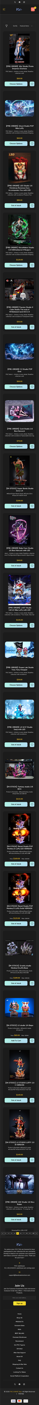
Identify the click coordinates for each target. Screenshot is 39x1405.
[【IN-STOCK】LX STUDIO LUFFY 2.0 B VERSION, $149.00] (19, 1124)
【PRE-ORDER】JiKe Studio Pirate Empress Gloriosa (19, 67)
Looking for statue (19, 1372)
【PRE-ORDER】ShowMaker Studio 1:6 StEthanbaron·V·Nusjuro (19, 248)
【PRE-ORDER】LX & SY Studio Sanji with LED (19, 728)
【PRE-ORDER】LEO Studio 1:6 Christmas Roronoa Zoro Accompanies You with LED (19, 188)
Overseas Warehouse (19, 1337)
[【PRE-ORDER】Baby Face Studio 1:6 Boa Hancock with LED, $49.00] (19, 530)
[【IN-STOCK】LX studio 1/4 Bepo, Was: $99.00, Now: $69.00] (19, 1007)
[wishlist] (32, 84)
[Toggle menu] (5, 9)
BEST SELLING (19, 1333)
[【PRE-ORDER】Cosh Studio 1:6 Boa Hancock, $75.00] (19, 411)
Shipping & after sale (19, 1364)
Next (36, 1233)
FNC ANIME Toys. (16, 1392)
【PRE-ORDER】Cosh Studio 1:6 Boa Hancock (19, 430)
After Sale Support (20, 1353)
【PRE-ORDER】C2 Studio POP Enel (19, 370)
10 (33, 1233)
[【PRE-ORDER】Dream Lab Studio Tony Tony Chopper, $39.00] (19, 649)
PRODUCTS (19, 1322)
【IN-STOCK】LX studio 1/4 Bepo (19, 1025)
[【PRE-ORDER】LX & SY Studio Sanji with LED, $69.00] (19, 709)
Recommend (19, 1341)
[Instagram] (24, 2)
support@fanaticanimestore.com (19, 1275)
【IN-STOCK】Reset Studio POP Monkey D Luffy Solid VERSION (19, 907)
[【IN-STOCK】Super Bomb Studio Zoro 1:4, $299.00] (19, 471)
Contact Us (19, 1368)
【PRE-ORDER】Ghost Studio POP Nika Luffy (19, 127)
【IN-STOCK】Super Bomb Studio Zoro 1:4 (20, 489)
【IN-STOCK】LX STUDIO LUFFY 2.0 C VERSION (19, 1084)
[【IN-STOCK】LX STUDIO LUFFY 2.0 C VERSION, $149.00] (19, 1065)
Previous (2, 1233)
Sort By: (15, 26)
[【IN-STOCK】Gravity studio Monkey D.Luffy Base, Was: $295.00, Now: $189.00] (19, 948)
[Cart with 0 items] (33, 9)
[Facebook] (19, 2)
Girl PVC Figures (19, 1345)
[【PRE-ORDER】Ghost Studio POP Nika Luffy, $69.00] (19, 108)
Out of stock (16, 205)
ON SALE (19, 1349)
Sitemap (21, 1394)
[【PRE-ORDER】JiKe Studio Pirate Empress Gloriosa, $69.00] (19, 48)
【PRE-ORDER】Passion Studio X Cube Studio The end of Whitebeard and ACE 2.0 (19, 309)
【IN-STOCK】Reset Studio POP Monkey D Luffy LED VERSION (19, 847)
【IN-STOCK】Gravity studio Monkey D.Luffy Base (19, 967)
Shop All (19, 1318)
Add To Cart (16, 1040)
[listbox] (26, 26)
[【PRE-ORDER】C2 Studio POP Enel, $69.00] (19, 351)
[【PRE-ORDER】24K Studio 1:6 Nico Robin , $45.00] (19, 1184)
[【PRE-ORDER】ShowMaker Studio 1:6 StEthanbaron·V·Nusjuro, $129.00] (19, 230)
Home (19, 1314)
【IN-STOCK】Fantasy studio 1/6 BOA (19, 788)
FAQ (19, 1360)
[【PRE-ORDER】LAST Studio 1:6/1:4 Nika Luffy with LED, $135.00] (19, 590)
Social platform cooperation (19, 1376)
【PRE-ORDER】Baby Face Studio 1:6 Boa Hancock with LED (19, 549)
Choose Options (16, 84)
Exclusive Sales (19, 1325)
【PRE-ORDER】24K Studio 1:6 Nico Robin (19, 1203)
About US (19, 1356)
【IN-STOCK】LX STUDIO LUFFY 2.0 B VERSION (19, 1143)
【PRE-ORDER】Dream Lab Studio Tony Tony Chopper (19, 668)
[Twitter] (15, 2)
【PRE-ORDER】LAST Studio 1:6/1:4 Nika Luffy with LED (19, 609)
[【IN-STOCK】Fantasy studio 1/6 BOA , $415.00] (19, 769)
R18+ (19, 1329)
